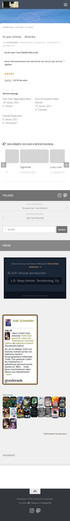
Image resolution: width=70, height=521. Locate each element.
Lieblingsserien (9, 455)
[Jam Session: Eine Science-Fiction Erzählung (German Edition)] (20, 418)
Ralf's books (8, 395)
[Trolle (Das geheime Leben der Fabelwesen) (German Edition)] (6, 428)
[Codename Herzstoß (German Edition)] (55, 407)
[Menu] (65, 4)
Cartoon (19, 27)
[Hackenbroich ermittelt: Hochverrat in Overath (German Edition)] (48, 406)
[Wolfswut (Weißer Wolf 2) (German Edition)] (41, 417)
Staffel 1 (8, 80)
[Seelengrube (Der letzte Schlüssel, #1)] (13, 407)
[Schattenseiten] (27, 417)
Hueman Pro (46, 503)
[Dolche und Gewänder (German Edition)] (34, 417)
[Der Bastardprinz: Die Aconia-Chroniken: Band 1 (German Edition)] (34, 407)
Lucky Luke (56, 167)
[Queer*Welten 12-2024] (13, 417)
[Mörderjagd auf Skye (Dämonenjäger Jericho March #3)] (62, 407)
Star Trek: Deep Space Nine (17, 98)
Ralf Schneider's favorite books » (55, 434)
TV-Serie (29, 27)
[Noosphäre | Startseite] (13, 4)
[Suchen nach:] (29, 229)
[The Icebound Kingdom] (41, 406)
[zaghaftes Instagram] (59, 195)
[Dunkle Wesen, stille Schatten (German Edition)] (55, 417)
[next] (66, 165)
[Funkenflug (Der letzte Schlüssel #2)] (6, 407)
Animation (8, 27)
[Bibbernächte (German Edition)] (62, 417)
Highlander (25, 167)
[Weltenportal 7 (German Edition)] (27, 406)
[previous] (3, 165)
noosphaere (12, 43)
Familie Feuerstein (12, 115)
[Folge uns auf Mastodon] (65, 195)
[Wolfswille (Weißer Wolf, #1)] (48, 417)
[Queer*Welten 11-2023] (6, 417)
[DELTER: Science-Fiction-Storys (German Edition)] (13, 429)
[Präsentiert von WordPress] (29, 503)
